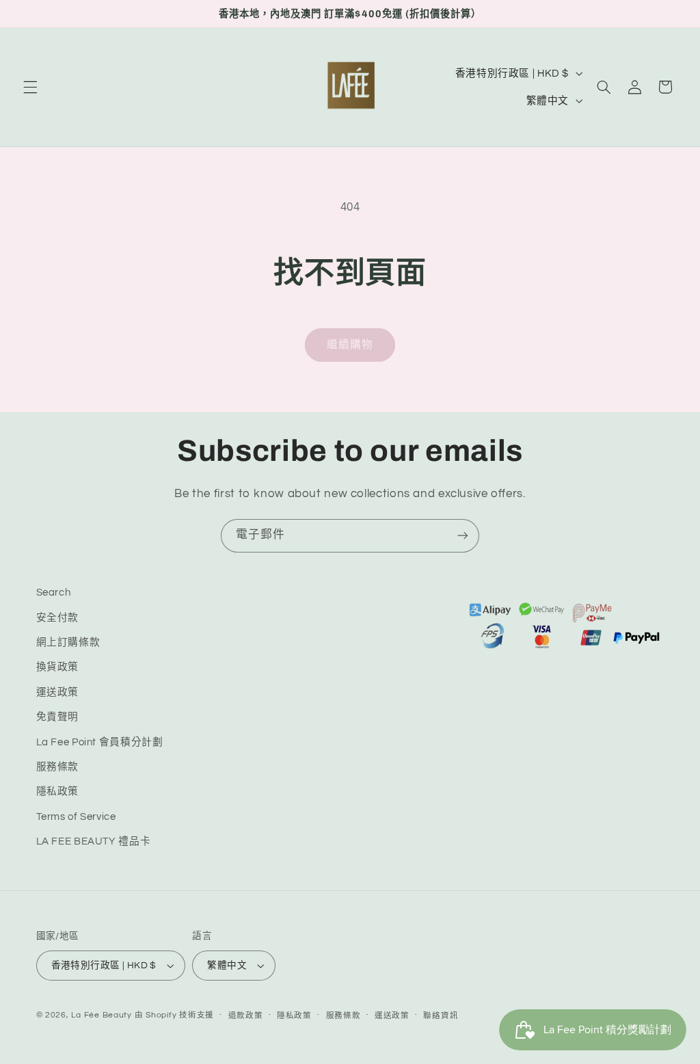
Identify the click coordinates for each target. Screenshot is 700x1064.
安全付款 (57, 618)
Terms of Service (76, 817)
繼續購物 (350, 344)
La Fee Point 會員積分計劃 (99, 742)
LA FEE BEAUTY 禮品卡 (93, 841)
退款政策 (245, 1016)
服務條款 (57, 767)
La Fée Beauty (101, 1015)
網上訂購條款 (68, 642)
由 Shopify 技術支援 (174, 1015)
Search (53, 592)
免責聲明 (57, 717)
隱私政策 (57, 791)
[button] (30, 87)
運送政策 (57, 692)
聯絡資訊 (440, 1016)
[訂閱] (463, 536)
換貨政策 (57, 667)
